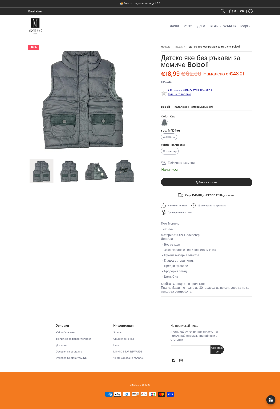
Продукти (179, 46)
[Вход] (250, 11)
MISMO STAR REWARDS (127, 351)
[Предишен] (30, 100)
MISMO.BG (135, 384)
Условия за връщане (69, 351)
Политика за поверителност (73, 339)
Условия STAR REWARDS (71, 358)
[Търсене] (223, 11)
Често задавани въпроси (128, 358)
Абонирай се (217, 349)
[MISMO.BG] (35, 26)
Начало (165, 46)
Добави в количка (207, 182)
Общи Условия (65, 332)
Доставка (61, 345)
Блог (116, 345)
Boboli (165, 107)
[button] (173, 360)
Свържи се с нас (123, 339)
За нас (117, 332)
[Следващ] (135, 100)
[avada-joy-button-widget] (270, 399)
